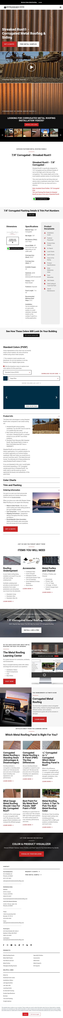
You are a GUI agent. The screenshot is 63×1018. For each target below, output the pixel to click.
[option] (8, 133)
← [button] (2, 135)
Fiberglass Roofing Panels (10, 965)
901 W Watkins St (7, 874)
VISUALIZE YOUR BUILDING (31, 854)
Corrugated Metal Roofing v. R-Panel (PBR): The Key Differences (31, 757)
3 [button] (31, 141)
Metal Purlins (6, 963)
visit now (9, 681)
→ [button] (60, 135)
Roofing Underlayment (10, 569)
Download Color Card (50, 373)
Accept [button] (25, 1014)
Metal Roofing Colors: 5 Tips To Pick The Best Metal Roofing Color (50, 806)
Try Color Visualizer (31, 335)
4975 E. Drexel (7, 891)
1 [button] (26, 141)
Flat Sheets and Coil (8, 960)
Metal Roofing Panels (8, 955)
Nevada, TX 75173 (8, 916)
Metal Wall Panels (8, 958)
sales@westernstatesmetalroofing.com (13, 881)
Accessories (29, 568)
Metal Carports (37, 963)
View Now (31, 214)
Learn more (39, 719)
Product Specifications (9, 993)
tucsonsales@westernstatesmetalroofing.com (15, 898)
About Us (5, 975)
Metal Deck (36, 960)
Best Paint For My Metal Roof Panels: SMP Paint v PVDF (30, 805)
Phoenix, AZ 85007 (8, 876)
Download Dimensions (13, 240)
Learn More (7, 601)
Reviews (5, 996)
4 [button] (33, 141)
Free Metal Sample (32, 874)
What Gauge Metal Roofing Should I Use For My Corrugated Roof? (11, 806)
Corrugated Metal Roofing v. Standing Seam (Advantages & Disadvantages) (11, 757)
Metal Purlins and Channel (49, 569)
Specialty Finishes (38, 955)
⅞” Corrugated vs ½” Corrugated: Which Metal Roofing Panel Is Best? (50, 758)
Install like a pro (31, 630)
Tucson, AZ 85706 (7, 894)
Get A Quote (10, 529)
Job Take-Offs (7, 985)
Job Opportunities (8, 983)
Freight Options (7, 1001)
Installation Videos (8, 980)
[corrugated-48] (12, 233)
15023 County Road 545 (9, 914)
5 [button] (36, 141)
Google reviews (16, 497)
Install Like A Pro (31, 124)
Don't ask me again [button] (35, 1014)
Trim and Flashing (8, 998)
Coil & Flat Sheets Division (10, 901)
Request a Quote (31, 871)
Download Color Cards (9, 977)
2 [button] (28, 141)
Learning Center (7, 988)
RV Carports (36, 965)
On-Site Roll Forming (8, 990)
